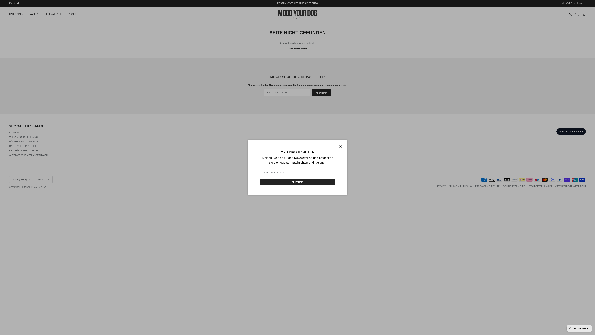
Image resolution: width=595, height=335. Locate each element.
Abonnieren (297, 182)
